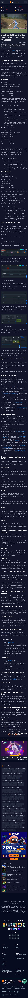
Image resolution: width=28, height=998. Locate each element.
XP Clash (22, 827)
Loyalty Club (18, 955)
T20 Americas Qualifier (21, 407)
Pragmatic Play (5, 803)
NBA (10, 799)
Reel (3, 810)
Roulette (11, 813)
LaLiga (15, 794)
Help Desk (4, 972)
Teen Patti (4, 820)
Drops (4, 785)
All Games (4, 946)
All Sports (17, 946)
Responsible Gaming (19, 974)
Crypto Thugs (11, 780)
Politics (17, 801)
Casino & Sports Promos (20, 954)
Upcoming (17, 948)
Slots (3, 815)
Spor (12, 815)
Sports (16, 815)
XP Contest (5, 829)
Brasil (8, 773)
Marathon (17, 796)
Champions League (17, 775)
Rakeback (22, 808)
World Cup (11, 827)
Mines (22, 796)
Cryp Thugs (5, 780)
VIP (3, 825)
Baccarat (17, 768)
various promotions (5, 633)
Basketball (23, 768)
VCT (16, 822)
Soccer (8, 815)
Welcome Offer (18, 825)
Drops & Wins (9, 785)
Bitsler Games (5, 947)
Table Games (19, 817)
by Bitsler (4, 42)
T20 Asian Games (18, 402)
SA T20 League (19, 440)
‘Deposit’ (10, 660)
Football (7, 787)
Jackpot (20, 792)
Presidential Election (6, 806)
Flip (3, 787)
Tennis (10, 820)
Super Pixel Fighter (11, 817)
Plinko (9, 801)
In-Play (16, 947)
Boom (4, 773)
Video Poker (21, 822)
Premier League (20, 803)
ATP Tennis (11, 768)
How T (4, 792)
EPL (19, 785)
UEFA (23, 820)
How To (8, 792)
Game (17, 787)
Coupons (13, 778)
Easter (15, 785)
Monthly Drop (5, 799)
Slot (21, 813)
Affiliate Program (19, 958)
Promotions (5, 808)
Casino (10, 775)
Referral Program (19, 957)
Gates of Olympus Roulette (8, 789)
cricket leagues (13, 678)
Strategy (4, 817)
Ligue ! (4, 796)
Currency (4, 782)
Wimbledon (5, 827)
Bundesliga (13, 773)
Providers (4, 950)
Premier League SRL (20, 450)
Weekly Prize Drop (9, 825)
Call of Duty (19, 773)
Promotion (19, 806)
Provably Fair (11, 808)
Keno (11, 794)
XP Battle (17, 827)
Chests (4, 778)
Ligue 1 (8, 796)
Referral (7, 810)
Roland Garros (5, 813)
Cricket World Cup (14, 387)
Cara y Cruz (5, 775)
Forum (3, 964)
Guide (16, 789)
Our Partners (5, 965)
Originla (4, 801)
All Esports (4, 954)
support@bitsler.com (6, 970)
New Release (16, 799)
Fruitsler (12, 787)
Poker (13, 801)
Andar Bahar (5, 768)
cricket (13, 50)
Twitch (18, 820)
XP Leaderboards (12, 829)
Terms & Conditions (19, 970)
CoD (8, 778)
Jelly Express (5, 794)
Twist (14, 820)
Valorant (11, 822)
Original (22, 799)
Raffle (17, 808)
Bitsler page (11, 642)
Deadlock (10, 782)
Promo (13, 806)
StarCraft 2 (22, 815)
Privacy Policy (18, 972)
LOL (12, 796)
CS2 (22, 780)
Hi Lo (20, 789)
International (14, 792)
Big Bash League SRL (21, 431)
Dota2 (15, 782)
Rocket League (22, 810)
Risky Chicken (14, 810)
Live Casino (4, 948)
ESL (23, 785)
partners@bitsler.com (7, 971)
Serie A (16, 813)
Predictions (12, 803)
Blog (3, 963)
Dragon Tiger (20, 782)
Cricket (18, 778)
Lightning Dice (21, 794)
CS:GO (17, 780)
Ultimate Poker (5, 822)
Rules (16, 950)
